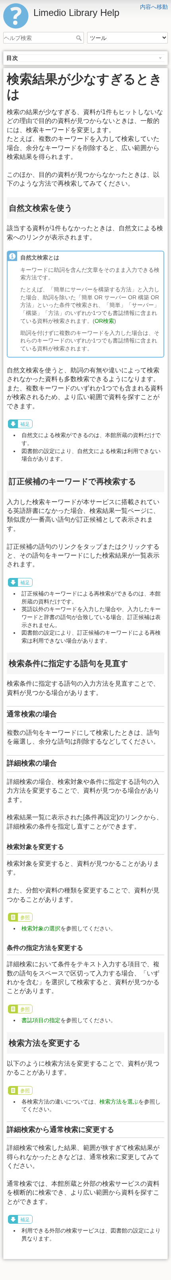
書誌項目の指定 (40, 1020)
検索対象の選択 (40, 928)
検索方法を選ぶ (118, 1101)
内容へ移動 (154, 7)
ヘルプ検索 (80, 38)
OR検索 (104, 321)
